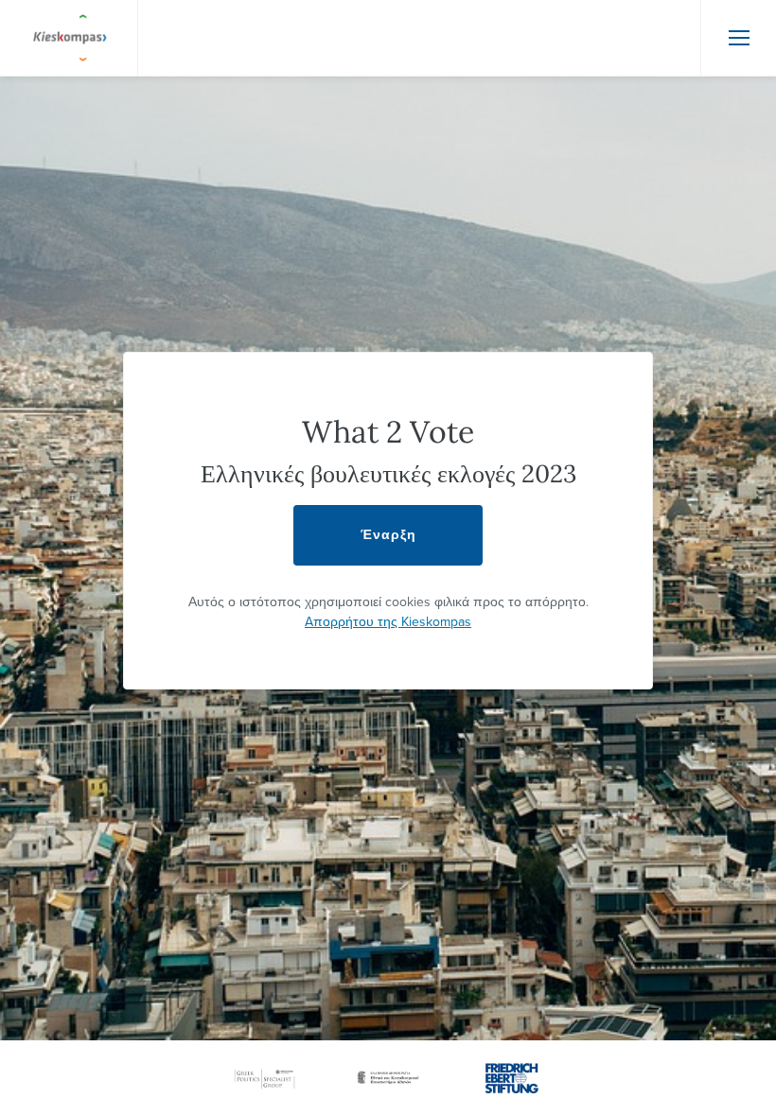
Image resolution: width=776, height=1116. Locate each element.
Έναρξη (388, 535)
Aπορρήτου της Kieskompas (388, 622)
